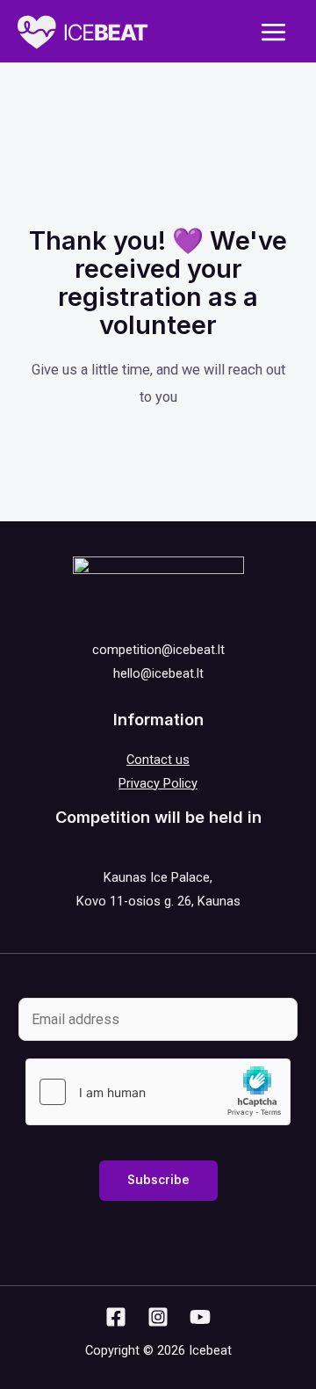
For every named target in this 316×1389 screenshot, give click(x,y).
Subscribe (158, 1180)
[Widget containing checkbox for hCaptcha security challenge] (158, 1091)
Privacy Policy (158, 783)
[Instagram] (158, 1316)
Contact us (158, 759)
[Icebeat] (83, 31)
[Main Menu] (273, 32)
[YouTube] (200, 1316)
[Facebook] (115, 1316)
